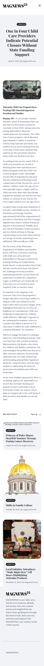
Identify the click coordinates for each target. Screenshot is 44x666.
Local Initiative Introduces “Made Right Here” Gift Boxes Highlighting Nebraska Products (20, 573)
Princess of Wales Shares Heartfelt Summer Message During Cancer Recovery (21, 438)
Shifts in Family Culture (19, 505)
